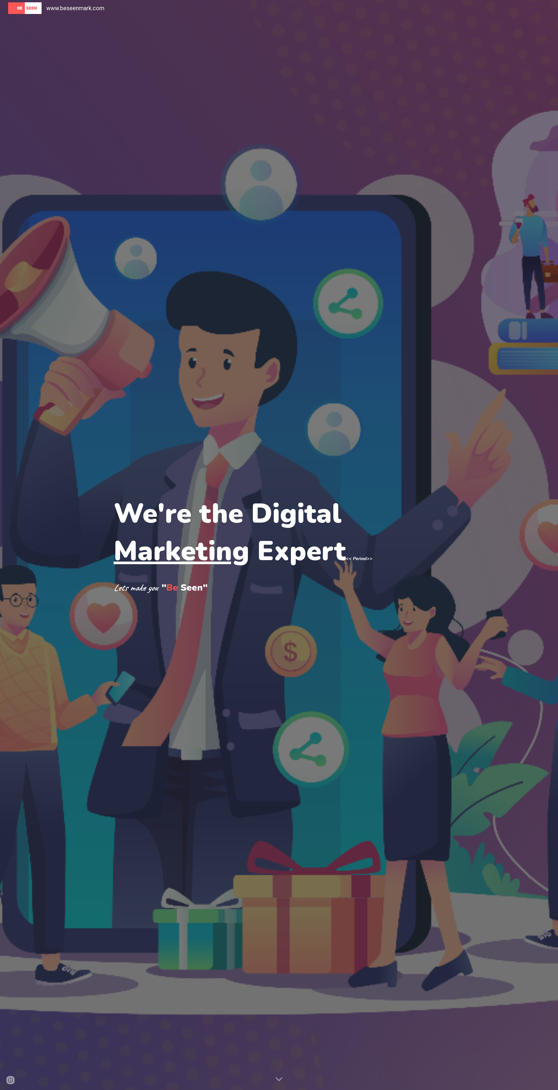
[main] (279, 545)
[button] (279, 1080)
